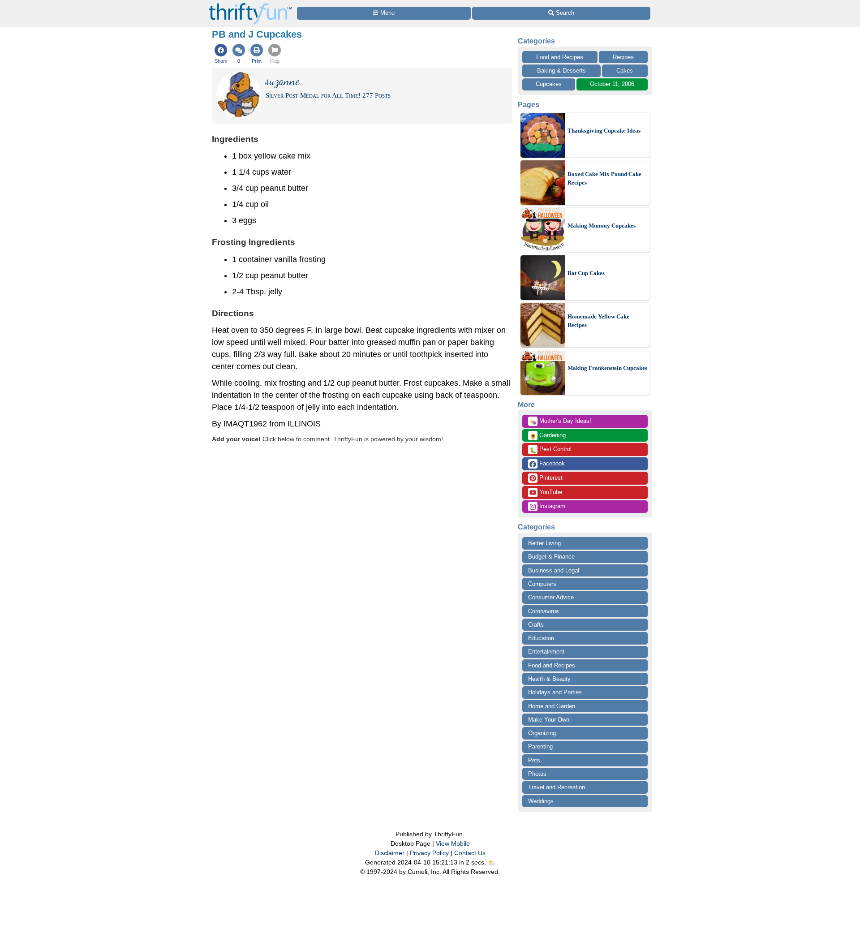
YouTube (550, 492)
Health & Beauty (549, 678)
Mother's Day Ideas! (560, 421)
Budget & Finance (551, 556)
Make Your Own (548, 719)
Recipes (623, 57)
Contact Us (470, 852)
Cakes (624, 70)
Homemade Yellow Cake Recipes (598, 321)
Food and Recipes (559, 57)
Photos (537, 773)
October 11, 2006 (612, 84)
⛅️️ (491, 862)
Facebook (551, 463)
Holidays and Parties (555, 692)
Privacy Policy (429, 852)
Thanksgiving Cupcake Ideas (604, 130)
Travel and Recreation (556, 787)
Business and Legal (553, 570)
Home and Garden (551, 706)
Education (541, 638)
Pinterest (550, 477)
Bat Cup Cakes (586, 273)
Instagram (551, 506)
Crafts (536, 624)
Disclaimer (389, 852)
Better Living (544, 543)
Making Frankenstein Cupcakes (607, 368)
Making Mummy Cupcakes (602, 225)
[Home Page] (250, 5)
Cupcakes (549, 84)
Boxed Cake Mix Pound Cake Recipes (604, 178)
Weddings (541, 801)
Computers (542, 584)
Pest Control (550, 450)
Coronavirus (543, 611)
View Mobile (453, 843)
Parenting (540, 746)
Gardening (547, 436)
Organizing (542, 733)
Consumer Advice (551, 597)
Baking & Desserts (561, 70)
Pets (534, 760)
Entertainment (546, 651)
